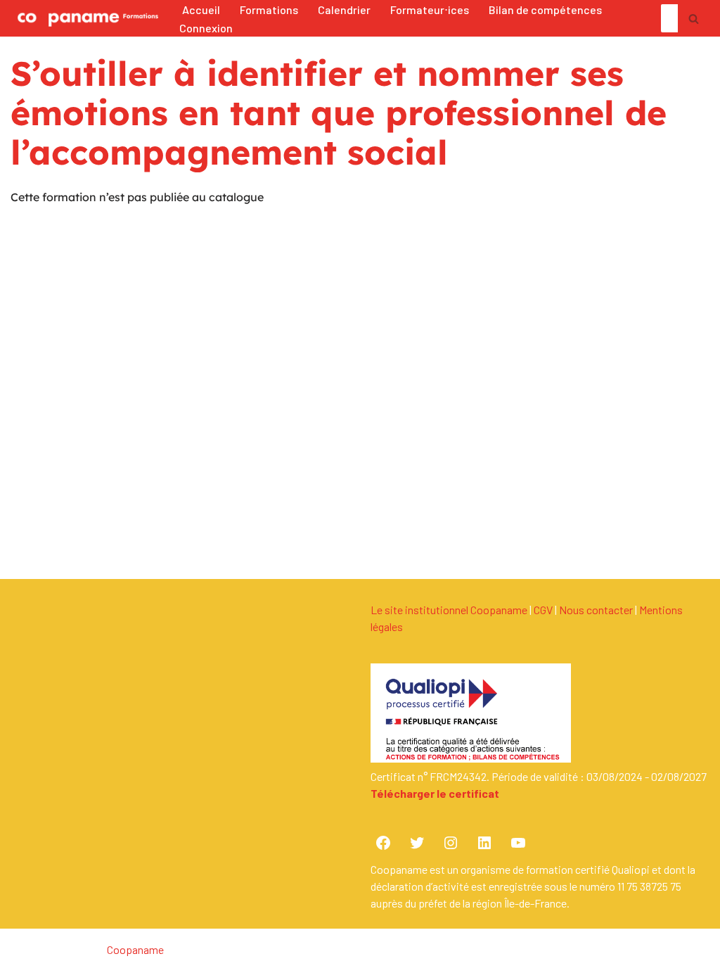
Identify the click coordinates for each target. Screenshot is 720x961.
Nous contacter (596, 609)
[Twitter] (417, 842)
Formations (269, 9)
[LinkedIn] (484, 842)
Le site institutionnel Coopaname (449, 609)
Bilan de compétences (545, 9)
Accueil (201, 9)
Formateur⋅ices (429, 9)
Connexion (206, 27)
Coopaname (135, 949)
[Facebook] (383, 842)
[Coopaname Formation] (84, 18)
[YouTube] (518, 842)
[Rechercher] (693, 18)
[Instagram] (450, 842)
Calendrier (344, 9)
